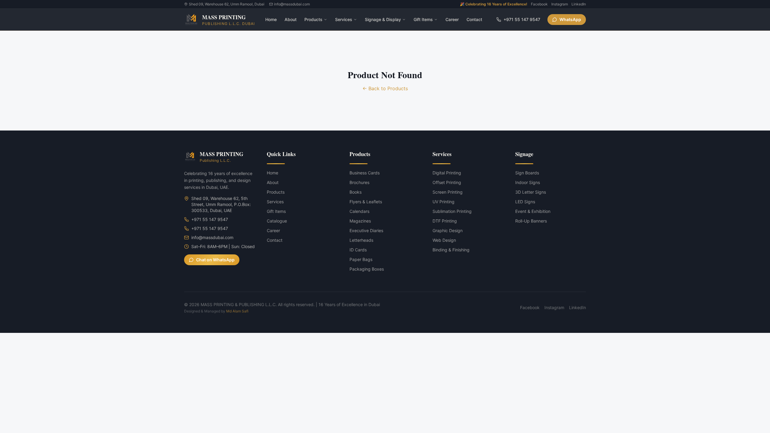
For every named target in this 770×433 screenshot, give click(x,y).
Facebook (539, 4)
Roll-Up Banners (531, 220)
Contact (474, 19)
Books (356, 192)
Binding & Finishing (451, 249)
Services (343, 19)
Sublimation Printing (452, 211)
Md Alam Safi (237, 311)
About (291, 19)
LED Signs (525, 201)
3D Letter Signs (530, 192)
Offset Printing (447, 182)
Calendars (359, 211)
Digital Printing (447, 172)
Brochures (359, 182)
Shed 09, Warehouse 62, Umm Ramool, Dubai (226, 4)
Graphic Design (448, 230)
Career (452, 19)
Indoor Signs (527, 182)
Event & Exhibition (532, 211)
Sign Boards (527, 172)
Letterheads (361, 240)
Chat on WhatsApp (215, 259)
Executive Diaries (366, 230)
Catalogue (277, 220)
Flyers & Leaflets (366, 201)
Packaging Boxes (367, 269)
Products (313, 19)
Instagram (559, 4)
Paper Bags (361, 259)
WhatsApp (570, 19)
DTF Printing (445, 220)
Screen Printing (448, 192)
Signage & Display (383, 19)
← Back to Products (385, 88)
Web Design (444, 240)
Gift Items (423, 19)
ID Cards (358, 249)
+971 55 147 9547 (522, 19)
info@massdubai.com (292, 4)
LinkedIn (578, 4)
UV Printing (443, 201)
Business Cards (365, 172)
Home (271, 19)
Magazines (360, 220)
